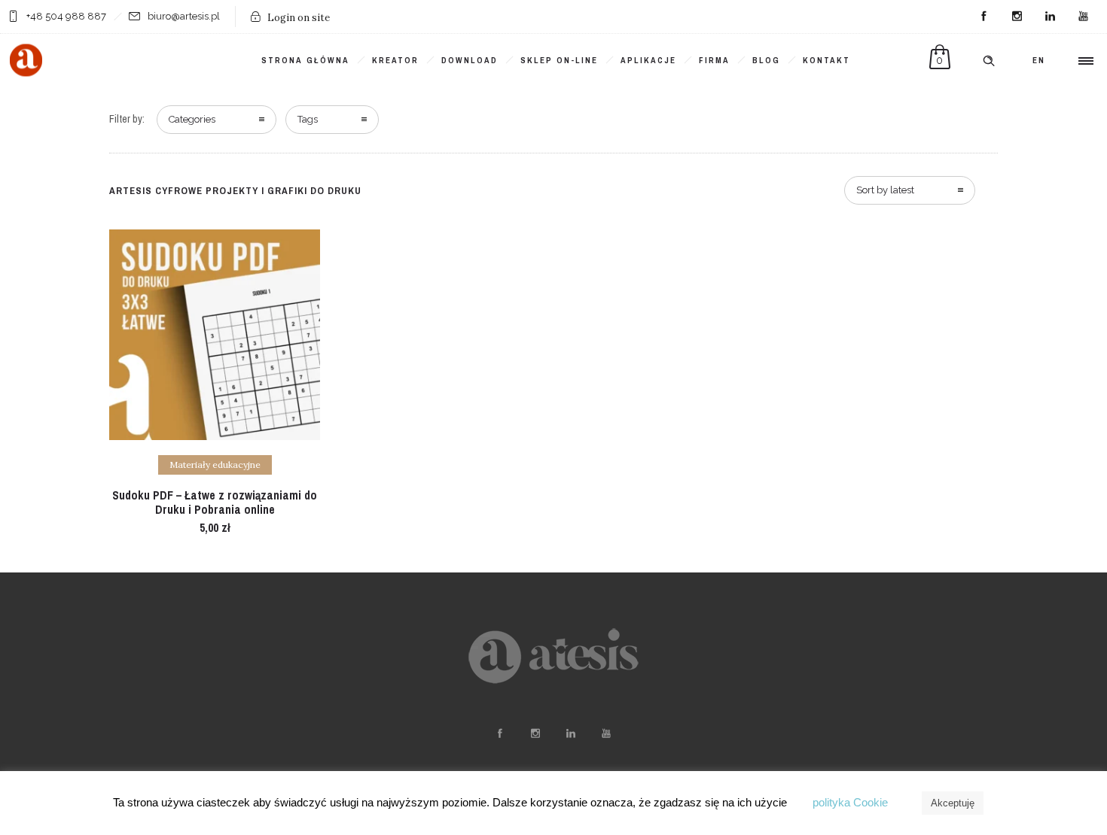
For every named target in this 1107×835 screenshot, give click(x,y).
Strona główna (305, 60)
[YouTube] (1082, 16)
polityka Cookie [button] (850, 802)
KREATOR (395, 60)
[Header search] (988, 61)
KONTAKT (826, 60)
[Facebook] (983, 16)
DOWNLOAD (469, 60)
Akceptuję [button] (952, 803)
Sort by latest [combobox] (885, 190)
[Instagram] (1016, 16)
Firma (714, 60)
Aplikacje (648, 60)
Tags (307, 119)
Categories (192, 119)
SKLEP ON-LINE (559, 60)
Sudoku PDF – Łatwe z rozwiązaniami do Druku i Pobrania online (214, 502)
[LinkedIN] (1049, 16)
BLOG (766, 60)
